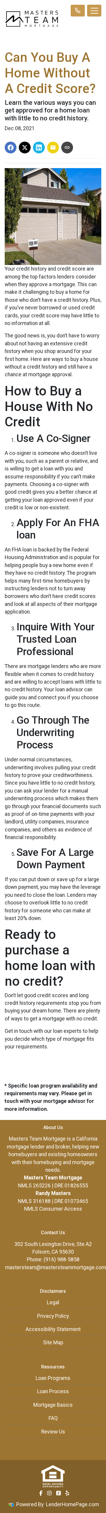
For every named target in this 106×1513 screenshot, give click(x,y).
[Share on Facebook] (10, 147)
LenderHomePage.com (72, 1504)
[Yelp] (67, 1493)
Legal (53, 1302)
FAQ (53, 1418)
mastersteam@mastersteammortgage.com (55, 1267)
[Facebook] (40, 1493)
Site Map (53, 1342)
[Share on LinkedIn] (39, 147)
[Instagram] (49, 1493)
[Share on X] (25, 147)
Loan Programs (53, 1378)
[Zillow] (58, 1493)
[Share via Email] (53, 147)
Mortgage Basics (53, 1405)
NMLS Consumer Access (53, 1209)
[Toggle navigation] (94, 10)
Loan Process (53, 1391)
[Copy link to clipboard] (67, 147)
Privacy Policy (53, 1316)
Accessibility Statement (53, 1329)
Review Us (53, 1432)
